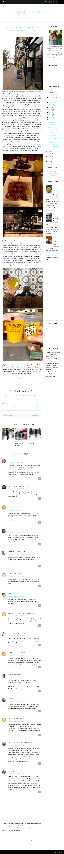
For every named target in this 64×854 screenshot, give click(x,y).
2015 (49, 156)
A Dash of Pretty (15, 574)
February (51, 120)
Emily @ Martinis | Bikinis (18, 771)
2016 (49, 154)
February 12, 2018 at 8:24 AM (16, 554)
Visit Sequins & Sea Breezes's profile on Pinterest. (53, 173)
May (50, 112)
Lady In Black (6, 442)
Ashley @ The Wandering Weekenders (23, 742)
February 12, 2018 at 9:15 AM (16, 616)
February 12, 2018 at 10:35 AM (16, 655)
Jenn (10, 593)
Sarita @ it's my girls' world (20, 486)
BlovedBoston (12, 476)
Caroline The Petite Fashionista (21, 613)
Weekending (52, 135)
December (52, 95)
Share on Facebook (13, 395)
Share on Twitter (31, 395)
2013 (49, 161)
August (51, 105)
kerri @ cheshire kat (16, 552)
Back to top (57, 852)
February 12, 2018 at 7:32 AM (16, 489)
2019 (49, 90)
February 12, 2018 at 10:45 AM (16, 677)
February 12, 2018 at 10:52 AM (16, 701)
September (52, 102)
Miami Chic (56, 214)
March (51, 117)
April (50, 115)
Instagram (37, 94)
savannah (34, 404)
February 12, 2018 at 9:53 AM (16, 635)
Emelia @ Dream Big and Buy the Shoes (23, 530)
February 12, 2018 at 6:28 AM (16, 462)
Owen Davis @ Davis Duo (17, 633)
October (51, 100)
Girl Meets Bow (14, 674)
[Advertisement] (53, 293)
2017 (49, 151)
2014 (49, 159)
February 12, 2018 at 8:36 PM (16, 773)
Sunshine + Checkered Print (53, 130)
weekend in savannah (23, 406)
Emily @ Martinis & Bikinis (23, 789)
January (51, 149)
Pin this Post (22, 399)
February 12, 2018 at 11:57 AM (16, 721)
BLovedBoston (14, 460)
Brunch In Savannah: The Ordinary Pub (54, 144)
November (52, 97)
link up (14, 404)
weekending (34, 406)
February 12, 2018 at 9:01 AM (16, 596)
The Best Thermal (54, 139)
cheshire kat (16, 564)
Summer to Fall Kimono (34, 442)
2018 (49, 92)
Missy (10, 699)
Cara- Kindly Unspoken (17, 653)
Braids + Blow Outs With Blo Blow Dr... (20, 443)
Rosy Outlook (12, 520)
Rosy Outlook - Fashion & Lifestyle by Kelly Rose (23, 507)
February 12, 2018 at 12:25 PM (16, 745)
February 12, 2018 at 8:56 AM (16, 576)
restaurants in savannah (23, 404)
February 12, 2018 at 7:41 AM (15, 510)
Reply (40, 478)
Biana (25, 378)
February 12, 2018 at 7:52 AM (16, 532)
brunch (9, 404)
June (50, 110)
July (50, 107)
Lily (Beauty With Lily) (17, 718)
